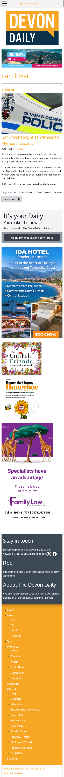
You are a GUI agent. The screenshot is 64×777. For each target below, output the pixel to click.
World (14, 630)
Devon (47, 192)
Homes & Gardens (21, 747)
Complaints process (13, 773)
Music (14, 661)
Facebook (40, 553)
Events (15, 650)
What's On (13, 646)
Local (14, 619)
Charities (16, 698)
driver (29, 192)
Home (10, 609)
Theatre (15, 656)
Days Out (16, 678)
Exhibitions (17, 667)
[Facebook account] (55, 554)
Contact (6, 768)
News (10, 615)
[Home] (32, 28)
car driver (37, 192)
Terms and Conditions (35, 768)
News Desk (19, 149)
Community (17, 672)
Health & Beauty (20, 736)
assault (22, 192)
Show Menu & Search (32, 3)
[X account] (49, 554)
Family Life (17, 714)
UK (13, 624)
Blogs (14, 693)
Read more (10, 199)
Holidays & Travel (21, 742)
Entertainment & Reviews (25, 709)
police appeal (56, 192)
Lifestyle (12, 689)
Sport (10, 641)
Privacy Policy (17, 768)
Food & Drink (18, 731)
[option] (32, 58)
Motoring (12, 758)
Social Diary (18, 753)
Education (17, 704)
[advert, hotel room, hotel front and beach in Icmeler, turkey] (32, 292)
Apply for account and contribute (32, 237)
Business (16, 635)
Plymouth (12, 192)
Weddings (13, 683)
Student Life (18, 720)
